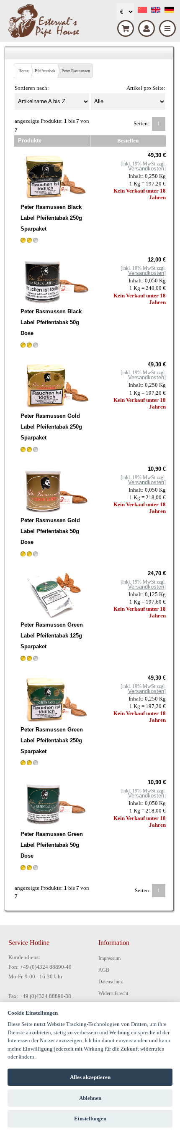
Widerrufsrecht (113, 993)
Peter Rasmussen (76, 71)
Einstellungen (90, 1118)
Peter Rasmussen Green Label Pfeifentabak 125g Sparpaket (52, 636)
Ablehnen (90, 1098)
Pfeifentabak (45, 71)
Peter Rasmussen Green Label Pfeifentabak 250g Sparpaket (52, 740)
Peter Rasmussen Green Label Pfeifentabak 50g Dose (52, 845)
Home (23, 71)
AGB (103, 970)
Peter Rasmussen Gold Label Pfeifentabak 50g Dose (50, 531)
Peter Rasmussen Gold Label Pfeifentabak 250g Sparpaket (51, 427)
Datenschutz (110, 982)
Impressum (109, 958)
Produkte (29, 140)
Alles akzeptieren (90, 1077)
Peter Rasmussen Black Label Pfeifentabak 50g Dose (51, 322)
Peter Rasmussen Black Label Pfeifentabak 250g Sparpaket (51, 218)
